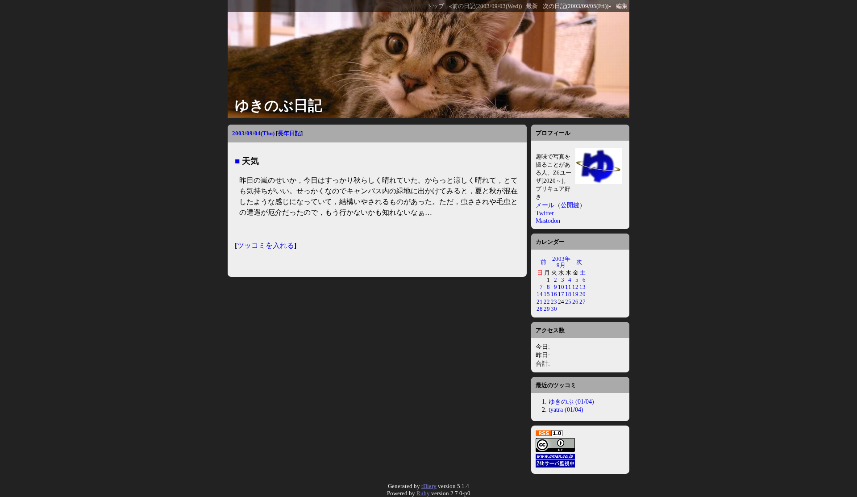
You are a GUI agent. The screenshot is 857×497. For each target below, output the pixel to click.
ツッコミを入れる (265, 245)
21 (540, 301)
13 (582, 287)
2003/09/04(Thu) (253, 133)
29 (547, 308)
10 (561, 287)
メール (545, 205)
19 (575, 294)
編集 (622, 6)
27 (582, 301)
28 (540, 308)
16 (554, 294)
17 (561, 294)
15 (547, 294)
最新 (532, 6)
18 (568, 294)
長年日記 (289, 133)
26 (575, 301)
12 (575, 287)
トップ (435, 6)
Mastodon (548, 220)
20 (582, 294)
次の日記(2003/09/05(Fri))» (577, 6)
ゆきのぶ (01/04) (571, 401)
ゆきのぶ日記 (278, 105)
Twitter (545, 213)
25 (568, 301)
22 (547, 301)
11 (568, 287)
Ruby (423, 493)
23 (554, 301)
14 (540, 294)
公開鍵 (570, 205)
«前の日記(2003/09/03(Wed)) (485, 6)
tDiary (429, 486)
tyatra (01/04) (566, 409)
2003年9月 (561, 261)
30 (554, 308)
